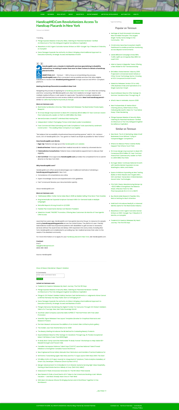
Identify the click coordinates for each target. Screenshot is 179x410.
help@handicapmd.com (45, 246)
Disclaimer (52, 268)
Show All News (41, 268)
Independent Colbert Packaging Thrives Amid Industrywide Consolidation (64, 122)
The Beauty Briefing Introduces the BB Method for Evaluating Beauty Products (66, 331)
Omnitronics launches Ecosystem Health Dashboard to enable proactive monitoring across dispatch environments (127, 47)
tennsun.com (89, 6)
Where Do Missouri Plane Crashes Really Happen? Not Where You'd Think (125, 145)
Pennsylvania (61, 100)
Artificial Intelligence (109, 14)
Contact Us (114, 406)
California (46, 100)
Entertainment (92, 14)
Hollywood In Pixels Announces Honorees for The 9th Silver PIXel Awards (64, 371)
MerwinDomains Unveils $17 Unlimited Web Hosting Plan (58, 118)
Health (135, 14)
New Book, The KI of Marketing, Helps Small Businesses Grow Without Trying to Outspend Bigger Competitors (126, 136)
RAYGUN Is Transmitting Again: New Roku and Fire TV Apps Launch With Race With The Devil (71, 356)
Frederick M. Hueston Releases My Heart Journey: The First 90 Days (62, 286)
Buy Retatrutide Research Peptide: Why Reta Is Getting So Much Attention (125, 197)
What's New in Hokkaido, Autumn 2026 (125, 100)
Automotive (125, 14)
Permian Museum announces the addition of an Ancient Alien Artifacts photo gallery (68, 324)
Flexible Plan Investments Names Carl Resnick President (58, 209)
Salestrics (80, 14)
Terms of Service (126, 406)
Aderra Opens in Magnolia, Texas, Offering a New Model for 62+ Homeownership (126, 65)
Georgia (71, 100)
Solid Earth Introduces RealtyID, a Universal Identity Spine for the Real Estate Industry (126, 204)
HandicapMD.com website (74, 144)
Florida (53, 100)
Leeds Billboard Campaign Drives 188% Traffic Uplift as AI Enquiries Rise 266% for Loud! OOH (126, 57)
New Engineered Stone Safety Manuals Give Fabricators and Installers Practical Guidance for (72, 352)
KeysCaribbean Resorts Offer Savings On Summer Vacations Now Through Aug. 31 (126, 94)
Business (51, 14)
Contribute (138, 406)
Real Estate (61, 14)
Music (71, 14)
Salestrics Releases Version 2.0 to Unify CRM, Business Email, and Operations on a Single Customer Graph (126, 85)
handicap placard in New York (77, 91)
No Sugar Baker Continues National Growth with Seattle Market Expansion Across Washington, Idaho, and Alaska (126, 165)
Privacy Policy (138, 408)
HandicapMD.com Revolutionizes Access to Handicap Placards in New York (67, 23)
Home (42, 14)
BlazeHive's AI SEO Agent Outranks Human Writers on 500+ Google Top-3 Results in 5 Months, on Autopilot (126, 213)
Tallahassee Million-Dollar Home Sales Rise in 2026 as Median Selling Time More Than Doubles (72, 196)
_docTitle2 (100, 391)
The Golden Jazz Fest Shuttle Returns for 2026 (55, 328)
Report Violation (63, 268)
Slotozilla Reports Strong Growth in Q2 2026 (54, 205)
